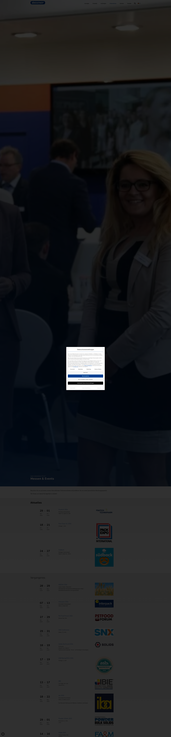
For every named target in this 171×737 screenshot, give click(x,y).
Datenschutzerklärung (88, 365)
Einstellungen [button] (75, 366)
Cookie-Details (72, 388)
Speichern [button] (85, 372)
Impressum (99, 388)
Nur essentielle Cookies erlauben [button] (85, 379)
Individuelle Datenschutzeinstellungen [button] (85, 383)
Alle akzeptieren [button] (85, 376)
